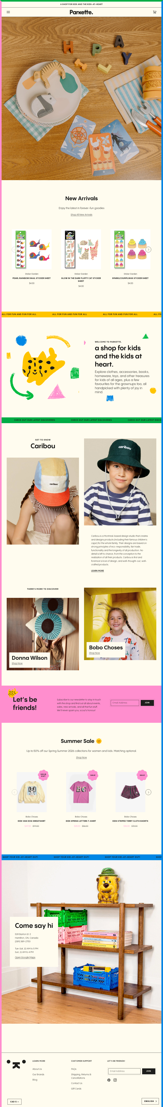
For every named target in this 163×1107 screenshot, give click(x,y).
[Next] (148, 249)
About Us (37, 1069)
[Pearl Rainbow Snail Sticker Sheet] (32, 249)
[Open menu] (11, 12)
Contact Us (76, 1083)
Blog (34, 1080)
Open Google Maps (25, 957)
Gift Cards (76, 1089)
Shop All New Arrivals (81, 215)
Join (147, 703)
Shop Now (17, 663)
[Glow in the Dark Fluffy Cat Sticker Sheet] (81, 249)
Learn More (97, 571)
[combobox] (150, 1101)
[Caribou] (43, 501)
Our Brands (38, 1074)
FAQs (73, 1069)
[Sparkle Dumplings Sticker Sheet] (130, 249)
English (149, 1101)
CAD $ (13, 1101)
